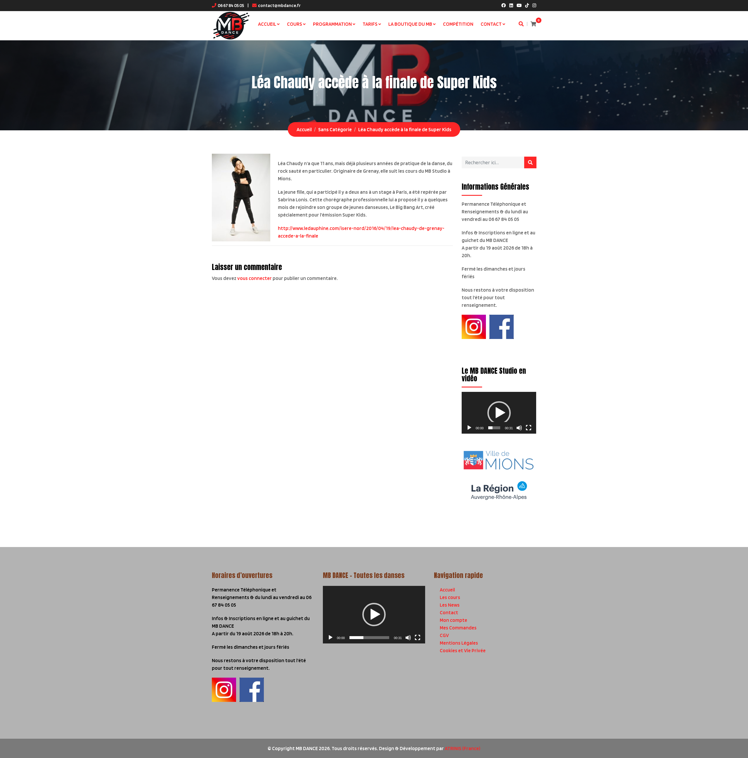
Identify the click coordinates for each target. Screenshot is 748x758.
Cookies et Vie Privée (463, 650)
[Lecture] (469, 428)
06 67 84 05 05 (231, 5)
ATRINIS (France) (462, 748)
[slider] (494, 427)
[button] (499, 413)
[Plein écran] (528, 428)
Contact (491, 24)
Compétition (458, 24)
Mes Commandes (458, 628)
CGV (444, 635)
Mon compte (453, 620)
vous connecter (254, 278)
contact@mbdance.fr (279, 5)
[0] (533, 24)
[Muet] (519, 428)
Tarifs (370, 24)
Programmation (332, 24)
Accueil (267, 24)
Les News (450, 605)
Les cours (450, 597)
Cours (294, 24)
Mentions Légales (459, 643)
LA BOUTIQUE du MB (410, 24)
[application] (499, 413)
